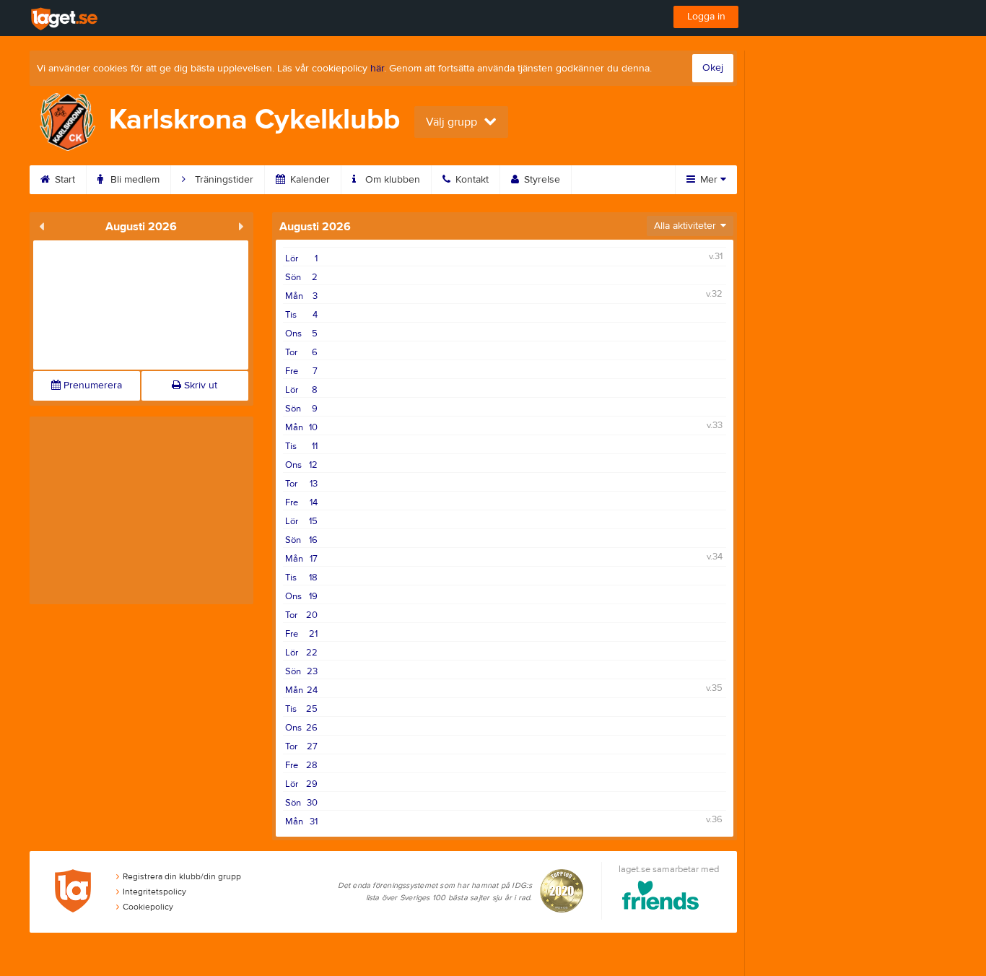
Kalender (308, 179)
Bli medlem (134, 179)
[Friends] (660, 898)
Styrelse (540, 179)
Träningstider (222, 179)
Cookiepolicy (148, 906)
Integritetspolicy (154, 891)
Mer (708, 179)
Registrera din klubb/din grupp (182, 876)
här (377, 68)
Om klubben (391, 179)
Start (63, 179)
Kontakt (471, 179)
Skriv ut (199, 385)
